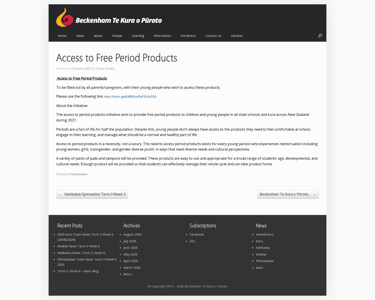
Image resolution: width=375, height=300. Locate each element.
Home (62, 35)
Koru (259, 241)
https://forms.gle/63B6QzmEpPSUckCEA (130, 96)
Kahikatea (263, 247)
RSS (192, 241)
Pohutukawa (78, 174)
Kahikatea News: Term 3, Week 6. (81, 253)
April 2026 (130, 261)
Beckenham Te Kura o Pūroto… (288, 194)
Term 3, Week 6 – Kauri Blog (78, 271)
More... (128, 274)
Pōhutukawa (265, 261)
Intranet (237, 35)
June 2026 (130, 247)
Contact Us (213, 35)
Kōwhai (261, 254)
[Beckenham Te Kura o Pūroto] (120, 17)
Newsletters (264, 234)
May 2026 (130, 254)
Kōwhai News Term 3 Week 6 (78, 246)
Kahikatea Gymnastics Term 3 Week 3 (92, 194)
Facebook (197, 234)
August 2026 (132, 234)
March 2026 (131, 267)
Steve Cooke (105, 68)
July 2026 (129, 241)
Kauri (259, 267)
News (80, 35)
